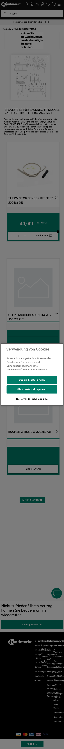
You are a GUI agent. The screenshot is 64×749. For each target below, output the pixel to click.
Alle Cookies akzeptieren (31, 389)
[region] (32, 374)
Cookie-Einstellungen (32, 379)
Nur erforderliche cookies (32, 398)
